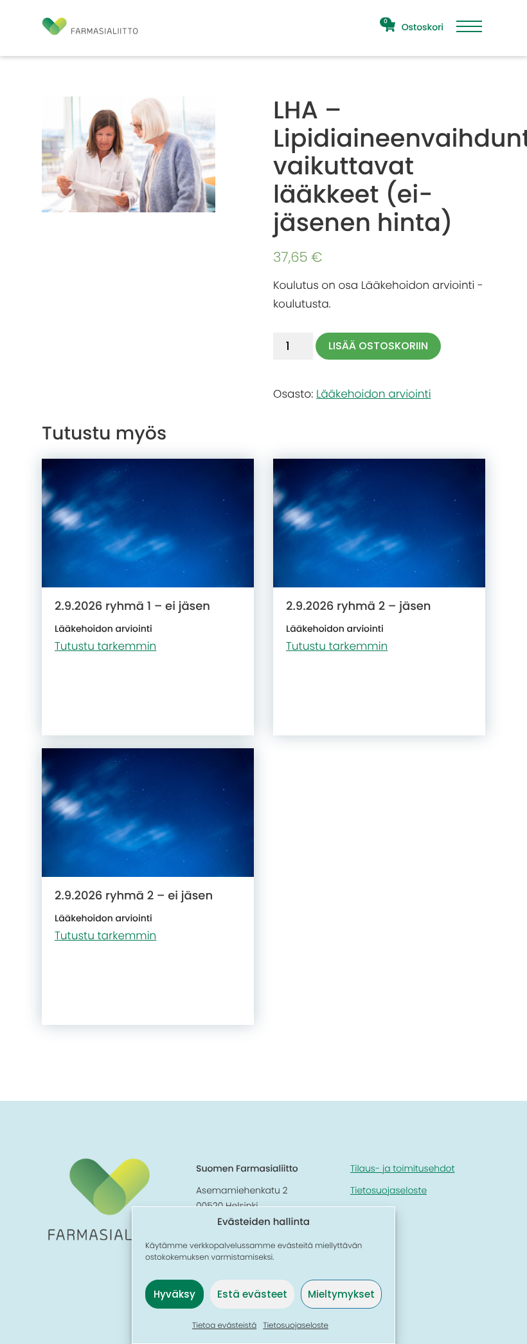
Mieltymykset (341, 1294)
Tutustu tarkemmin (105, 646)
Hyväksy (174, 1294)
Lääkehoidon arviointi (373, 393)
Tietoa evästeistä (224, 1325)
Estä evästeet (252, 1294)
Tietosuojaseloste (295, 1325)
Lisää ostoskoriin (378, 345)
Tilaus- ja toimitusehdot (402, 1168)
